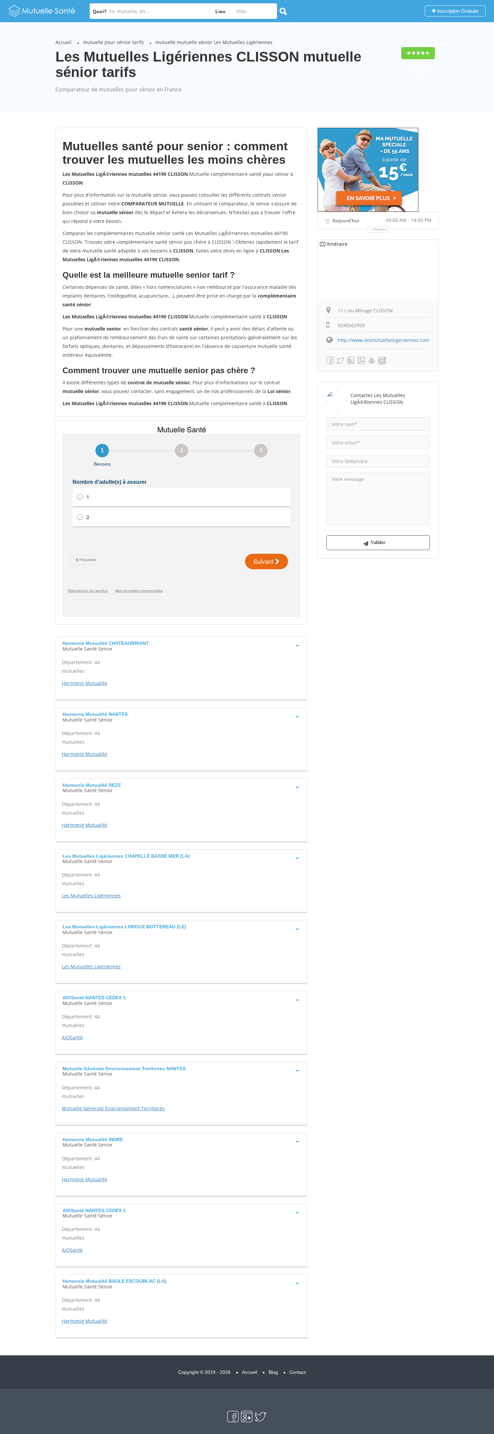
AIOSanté (72, 1037)
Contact (297, 1372)
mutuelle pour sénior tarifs (113, 42)
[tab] (181, 645)
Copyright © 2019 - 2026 (204, 1372)
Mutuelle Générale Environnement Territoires (113, 1108)
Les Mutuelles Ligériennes (91, 895)
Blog (273, 1372)
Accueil (63, 42)
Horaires (380, 229)
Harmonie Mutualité (84, 683)
